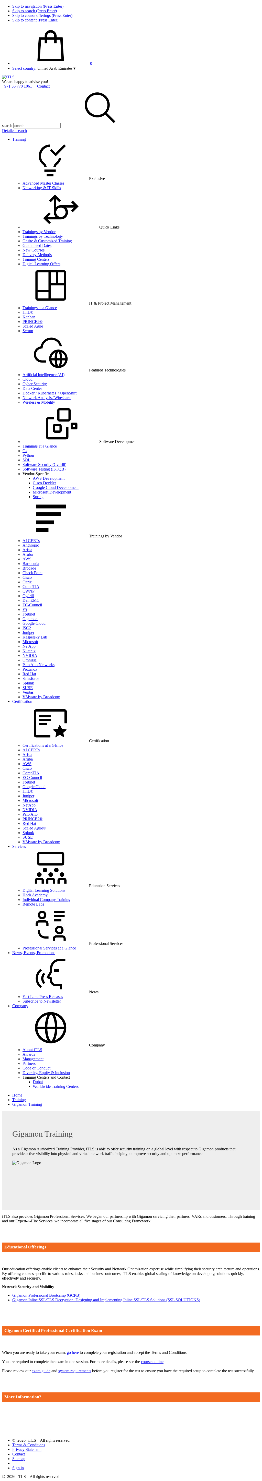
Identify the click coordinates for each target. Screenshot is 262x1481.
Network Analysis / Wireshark (47, 397)
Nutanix (29, 651)
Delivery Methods (37, 254)
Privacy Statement (26, 1449)
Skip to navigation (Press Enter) (37, 6)
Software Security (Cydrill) (44, 464)
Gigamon (30, 619)
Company (20, 1006)
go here (73, 1352)
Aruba (28, 554)
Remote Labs (33, 904)
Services (19, 846)
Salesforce (31, 678)
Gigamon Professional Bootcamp (46, 1295)
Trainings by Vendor (39, 232)
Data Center (32, 388)
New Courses (34, 250)
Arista (27, 550)
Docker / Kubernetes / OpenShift (50, 393)
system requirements (74, 1371)
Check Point (32, 573)
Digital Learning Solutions (44, 890)
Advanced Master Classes (43, 183)
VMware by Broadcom (41, 697)
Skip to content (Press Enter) (35, 20)
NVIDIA (30, 655)
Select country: (24, 68)
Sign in (18, 1468)
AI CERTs (31, 540)
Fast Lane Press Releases (43, 996)
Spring (38, 497)
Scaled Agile (33, 326)
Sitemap (18, 1458)
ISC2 (27, 628)
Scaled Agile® (34, 828)
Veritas (28, 692)
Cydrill (28, 596)
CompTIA (31, 586)
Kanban (29, 317)
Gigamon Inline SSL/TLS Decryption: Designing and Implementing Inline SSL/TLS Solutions (106, 1300)
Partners (29, 1063)
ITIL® (28, 312)
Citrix (27, 582)
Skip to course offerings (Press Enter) (42, 15)
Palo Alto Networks (38, 665)
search (7, 125)
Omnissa (30, 660)
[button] (56, 68)
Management (33, 1059)
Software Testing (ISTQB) (44, 469)
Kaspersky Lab (35, 637)
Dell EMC (31, 600)
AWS (27, 559)
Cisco (27, 577)
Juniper (28, 632)
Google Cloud (34, 623)
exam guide (41, 1371)
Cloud (27, 379)
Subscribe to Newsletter (42, 1001)
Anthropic (31, 545)
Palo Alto (30, 814)
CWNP (29, 591)
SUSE (28, 687)
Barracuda (31, 563)
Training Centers (36, 259)
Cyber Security (35, 384)
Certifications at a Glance (43, 745)
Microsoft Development (52, 492)
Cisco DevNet (44, 483)
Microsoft (30, 642)
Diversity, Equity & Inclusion (46, 1072)
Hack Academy (35, 895)
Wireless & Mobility (39, 402)
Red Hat (29, 674)
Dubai (38, 1082)
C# (25, 451)
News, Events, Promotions (33, 952)
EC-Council (32, 605)
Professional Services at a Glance (49, 948)
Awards (29, 1054)
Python (28, 455)
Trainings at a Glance (40, 308)
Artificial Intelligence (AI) (43, 374)
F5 (25, 609)
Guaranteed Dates (37, 245)
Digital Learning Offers (41, 264)
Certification (22, 701)
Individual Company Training (46, 899)
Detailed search (14, 130)
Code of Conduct (36, 1068)
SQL (26, 460)
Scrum (28, 331)
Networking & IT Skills (42, 188)
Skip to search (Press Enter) (34, 11)
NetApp (29, 646)
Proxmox (30, 669)
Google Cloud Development (56, 487)
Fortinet (29, 614)
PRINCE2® (32, 321)
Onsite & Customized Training (47, 241)
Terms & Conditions (28, 1445)
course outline (152, 1361)
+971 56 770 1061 (17, 86)
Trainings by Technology (43, 236)
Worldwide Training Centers (56, 1086)
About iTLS (32, 1049)
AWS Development (48, 478)
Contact (43, 86)
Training (19, 139)
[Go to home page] (8, 77)
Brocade (29, 568)
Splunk (28, 683)
